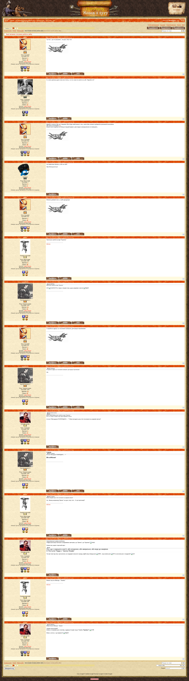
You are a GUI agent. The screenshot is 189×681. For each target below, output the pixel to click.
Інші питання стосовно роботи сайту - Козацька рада (30, 20)
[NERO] (25, 237)
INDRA (25, 37)
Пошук (179, 25)
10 (73, 410)
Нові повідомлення (154, 25)
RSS (178, 20)
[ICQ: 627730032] (78, 322)
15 (72, 622)
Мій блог (48, 243)
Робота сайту (20, 30)
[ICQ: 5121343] (78, 73)
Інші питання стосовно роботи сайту (34, 30)
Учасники (162, 25)
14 (72, 578)
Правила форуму (171, 25)
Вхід (54, 20)
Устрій (14, 30)
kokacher (25, 162)
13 (72, 538)
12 (72, 494)
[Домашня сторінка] (65, 73)
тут (60, 125)
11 (72, 450)
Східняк (25, 410)
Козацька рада (7, 30)
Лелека (25, 77)
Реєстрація (49, 20)
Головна (12, 20)
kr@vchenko (25, 281)
